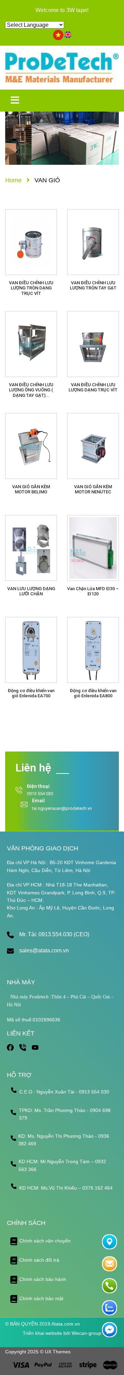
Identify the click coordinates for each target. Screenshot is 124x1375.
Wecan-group (86, 1333)
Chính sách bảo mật (41, 1298)
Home (13, 180)
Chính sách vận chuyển (45, 1241)
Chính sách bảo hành (42, 1279)
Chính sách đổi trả (39, 1260)
